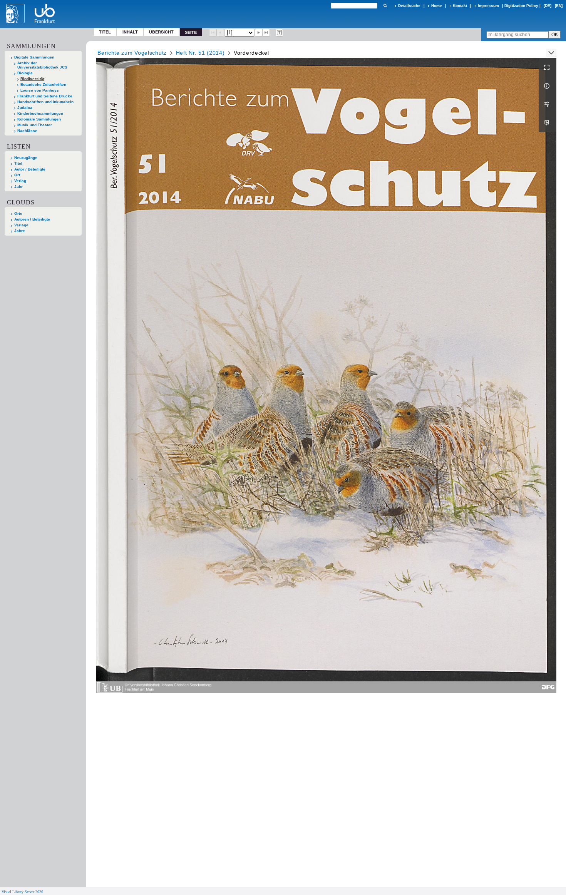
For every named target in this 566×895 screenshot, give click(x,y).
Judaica (24, 107)
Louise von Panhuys (39, 90)
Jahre (19, 231)
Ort (17, 175)
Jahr (18, 186)
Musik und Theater (34, 125)
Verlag (20, 181)
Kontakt (460, 5)
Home (436, 5)
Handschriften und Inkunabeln (45, 102)
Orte (18, 213)
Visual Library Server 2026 (22, 892)
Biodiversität (32, 79)
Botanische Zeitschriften (43, 84)
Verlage (21, 225)
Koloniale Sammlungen (39, 119)
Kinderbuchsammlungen (40, 113)
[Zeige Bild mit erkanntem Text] (279, 33)
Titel (105, 32)
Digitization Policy (521, 5)
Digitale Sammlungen (34, 57)
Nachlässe (27, 131)
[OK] (385, 5)
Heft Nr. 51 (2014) (200, 53)
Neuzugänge (25, 158)
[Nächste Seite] (259, 33)
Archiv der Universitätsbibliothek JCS (42, 65)
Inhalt (130, 32)
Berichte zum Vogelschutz (132, 53)
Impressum (488, 5)
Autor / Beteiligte (29, 169)
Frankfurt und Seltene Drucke (44, 96)
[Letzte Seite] (266, 33)
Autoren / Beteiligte (32, 219)
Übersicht (161, 32)
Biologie (25, 73)
